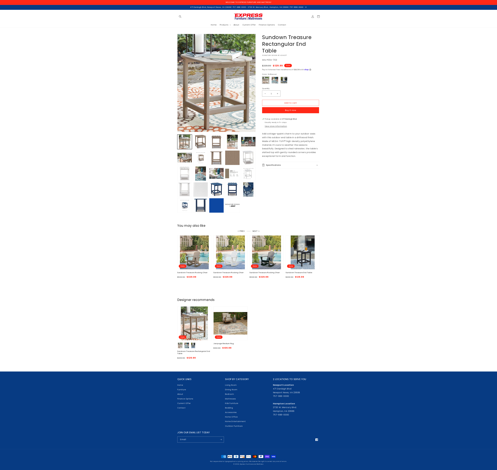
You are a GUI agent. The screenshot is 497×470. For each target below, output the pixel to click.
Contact (181, 408)
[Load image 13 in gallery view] (200, 173)
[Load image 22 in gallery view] (248, 189)
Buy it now (290, 110)
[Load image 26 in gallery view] (232, 205)
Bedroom (229, 394)
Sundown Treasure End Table (299, 273)
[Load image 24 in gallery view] (200, 205)
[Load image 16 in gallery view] (248, 173)
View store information (276, 126)
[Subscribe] (221, 440)
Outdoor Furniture (234, 426)
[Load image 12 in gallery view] (184, 173)
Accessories (231, 412)
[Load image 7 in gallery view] (200, 157)
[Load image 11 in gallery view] (248, 157)
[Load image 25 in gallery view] (216, 205)
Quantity (265, 88)
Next (255, 231)
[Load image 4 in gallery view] (232, 142)
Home (180, 385)
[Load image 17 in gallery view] (184, 189)
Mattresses (230, 398)
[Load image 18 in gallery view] (200, 189)
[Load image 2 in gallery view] (200, 142)
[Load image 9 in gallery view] (232, 157)
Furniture (181, 389)
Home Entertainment (235, 421)
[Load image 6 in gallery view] (184, 157)
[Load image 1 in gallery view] (184, 142)
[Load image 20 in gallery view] (216, 189)
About (180, 394)
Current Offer (184, 403)
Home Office (231, 417)
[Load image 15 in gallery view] (232, 173)
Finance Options (185, 398)
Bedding (229, 408)
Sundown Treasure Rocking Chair (192, 273)
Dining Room (231, 389)
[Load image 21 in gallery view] (232, 189)
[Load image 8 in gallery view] (216, 157)
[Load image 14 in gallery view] (216, 173)
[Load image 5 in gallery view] (248, 142)
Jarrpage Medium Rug (223, 344)
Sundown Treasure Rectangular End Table (193, 352)
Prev (242, 231)
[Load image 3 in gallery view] (216, 142)
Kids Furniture (231, 403)
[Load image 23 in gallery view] (184, 205)
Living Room (231, 385)
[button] (180, 16)
